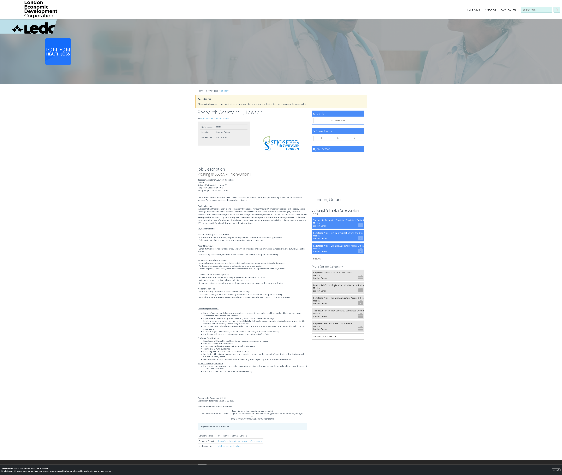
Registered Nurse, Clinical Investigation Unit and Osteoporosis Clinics (338, 235)
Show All (317, 258)
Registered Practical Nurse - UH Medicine (332, 326)
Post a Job (473, 9)
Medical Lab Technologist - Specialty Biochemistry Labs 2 (338, 288)
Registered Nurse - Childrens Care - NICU (332, 275)
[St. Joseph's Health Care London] (281, 143)
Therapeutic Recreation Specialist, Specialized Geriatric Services (338, 223)
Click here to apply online (229, 446)
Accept (556, 470)
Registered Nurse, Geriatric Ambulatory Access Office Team (338, 248)
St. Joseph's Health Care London (214, 118)
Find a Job (491, 9)
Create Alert (339, 120)
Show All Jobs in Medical (324, 336)
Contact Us (508, 9)
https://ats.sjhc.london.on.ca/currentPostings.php (240, 441)
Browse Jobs (212, 90)
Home (200, 90)
